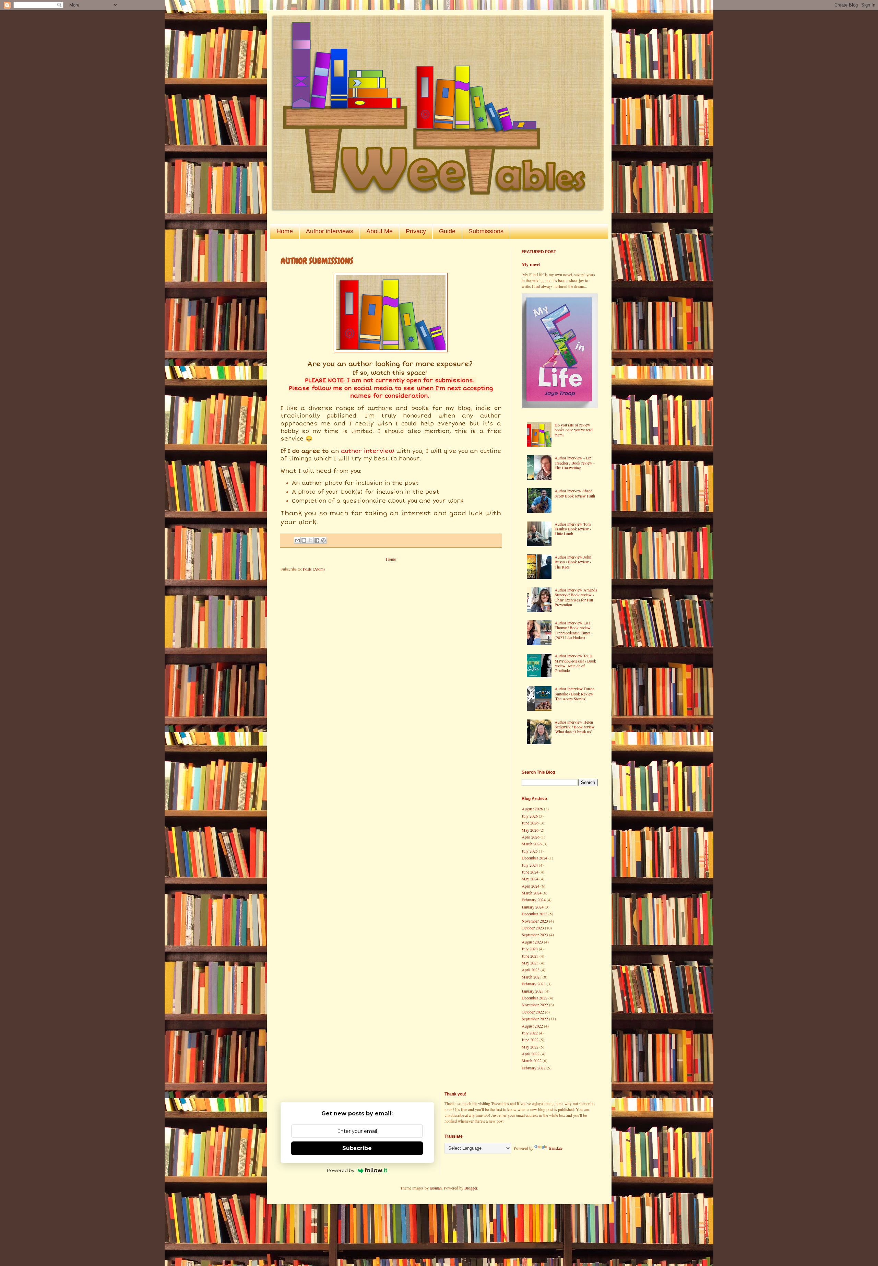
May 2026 (530, 830)
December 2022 (534, 997)
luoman (436, 1188)
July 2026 (530, 816)
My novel (531, 264)
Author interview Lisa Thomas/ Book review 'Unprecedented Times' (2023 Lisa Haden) (573, 630)
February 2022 (534, 1067)
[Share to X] (310, 540)
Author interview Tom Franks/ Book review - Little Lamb (573, 529)
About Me (379, 231)
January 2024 (533, 907)
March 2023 (532, 977)
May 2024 (530, 878)
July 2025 (530, 851)
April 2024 (530, 886)
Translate (555, 1148)
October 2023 (533, 927)
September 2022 (535, 1018)
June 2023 (530, 956)
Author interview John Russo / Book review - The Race (573, 562)
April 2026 (530, 837)
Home (284, 231)
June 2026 (530, 822)
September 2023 (535, 934)
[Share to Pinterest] (323, 540)
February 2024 (534, 899)
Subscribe (357, 1148)
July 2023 (530, 948)
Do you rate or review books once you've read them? (574, 429)
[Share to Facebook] (316, 540)
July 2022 (530, 1032)
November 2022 (535, 1004)
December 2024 (534, 857)
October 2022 (533, 1012)
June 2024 (530, 872)
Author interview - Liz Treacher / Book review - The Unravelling (575, 462)
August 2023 (532, 942)
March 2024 (532, 892)
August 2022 (532, 1026)
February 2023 (534, 983)
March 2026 (532, 843)
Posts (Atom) (314, 569)
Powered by (340, 1170)
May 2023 (530, 962)
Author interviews (329, 231)
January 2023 (533, 991)
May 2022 (530, 1047)
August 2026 (532, 808)
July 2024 (530, 865)
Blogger (470, 1188)
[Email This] (297, 540)
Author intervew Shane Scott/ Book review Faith (575, 493)
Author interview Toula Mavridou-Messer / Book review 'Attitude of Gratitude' (575, 663)
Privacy (416, 231)
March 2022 (532, 1060)
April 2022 (530, 1053)
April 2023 (530, 969)
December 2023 (534, 913)
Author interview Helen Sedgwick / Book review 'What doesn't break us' (575, 727)
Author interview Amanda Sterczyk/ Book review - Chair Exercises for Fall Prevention (576, 597)
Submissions (485, 231)
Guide (447, 231)
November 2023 (535, 921)
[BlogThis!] (303, 540)
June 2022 (530, 1039)
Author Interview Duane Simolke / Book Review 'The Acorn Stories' (574, 693)
